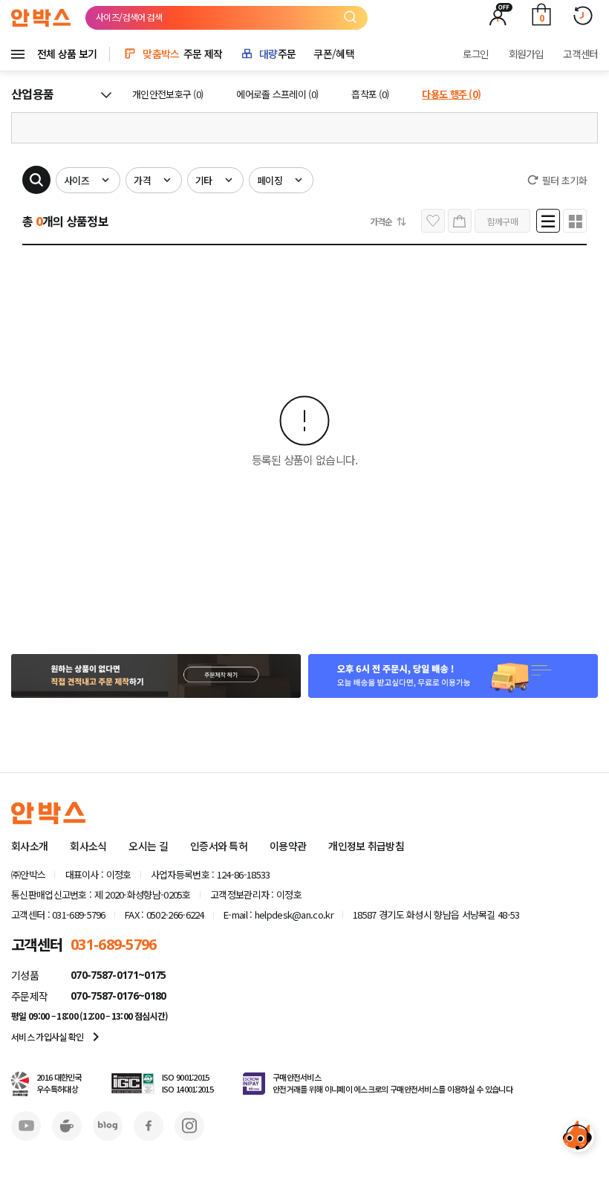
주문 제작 (182, 53)
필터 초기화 (564, 180)
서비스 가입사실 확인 (58, 1037)
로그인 (476, 53)
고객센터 (580, 53)
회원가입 (526, 53)
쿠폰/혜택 (333, 53)
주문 (277, 53)
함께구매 (502, 221)
